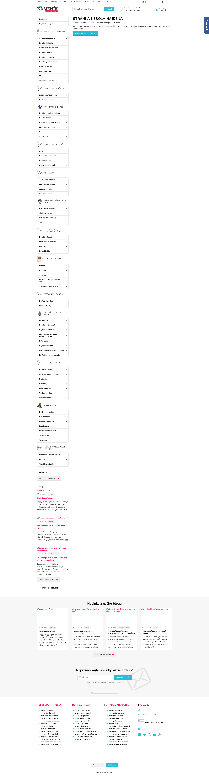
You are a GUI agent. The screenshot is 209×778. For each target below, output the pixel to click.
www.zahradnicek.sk (82, 739)
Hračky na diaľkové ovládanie (50, 122)
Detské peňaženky (46, 57)
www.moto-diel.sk (116, 716)
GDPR (92, 2)
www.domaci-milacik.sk (50, 721)
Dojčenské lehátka (46, 330)
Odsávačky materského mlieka (51, 350)
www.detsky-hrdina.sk (49, 718)
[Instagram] (150, 735)
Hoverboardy (44, 417)
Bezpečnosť (43, 320)
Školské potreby (54, 554)
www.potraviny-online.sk (50, 739)
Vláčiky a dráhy (45, 136)
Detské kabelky (45, 52)
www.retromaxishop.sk (83, 726)
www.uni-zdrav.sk (115, 739)
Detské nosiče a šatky (48, 325)
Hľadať (109, 9)
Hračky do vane (45, 160)
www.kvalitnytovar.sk (83, 713)
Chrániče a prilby (45, 213)
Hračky (51, 494)
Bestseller (43, 19)
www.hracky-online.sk (49, 723)
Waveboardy (44, 440)
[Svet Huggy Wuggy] (45, 491)
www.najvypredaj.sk (82, 716)
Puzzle (42, 459)
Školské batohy (45, 76)
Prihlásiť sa (121, 677)
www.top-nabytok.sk (83, 721)
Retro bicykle (44, 251)
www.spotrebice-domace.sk (85, 731)
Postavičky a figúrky (47, 301)
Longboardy (44, 426)
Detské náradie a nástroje (49, 113)
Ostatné (42, 275)
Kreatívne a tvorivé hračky (49, 455)
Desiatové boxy (45, 370)
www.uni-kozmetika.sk (83, 737)
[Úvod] (54, 9)
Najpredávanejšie (46, 24)
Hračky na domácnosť (47, 100)
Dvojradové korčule (47, 412)
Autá (41, 151)
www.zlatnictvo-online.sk (50, 742)
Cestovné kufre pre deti (48, 48)
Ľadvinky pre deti (46, 66)
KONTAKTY (100, 2)
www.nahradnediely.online (118, 737)
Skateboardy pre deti (47, 431)
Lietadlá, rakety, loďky (48, 127)
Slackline (42, 222)
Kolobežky (43, 246)
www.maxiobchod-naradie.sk (119, 729)
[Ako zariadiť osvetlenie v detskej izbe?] (52, 518)
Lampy (42, 266)
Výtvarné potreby (46, 398)
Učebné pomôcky (46, 393)
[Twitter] (145, 735)
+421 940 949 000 (132, 10)
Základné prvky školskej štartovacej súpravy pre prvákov (52, 559)
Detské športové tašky (48, 62)
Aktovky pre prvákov (47, 38)
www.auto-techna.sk (116, 713)
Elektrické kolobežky (47, 242)
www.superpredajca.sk (83, 729)
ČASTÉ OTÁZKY (43, 2)
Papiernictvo (44, 379)
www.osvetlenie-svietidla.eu (86, 734)
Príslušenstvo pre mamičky (50, 355)
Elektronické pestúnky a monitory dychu (48, 335)
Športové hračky (45, 189)
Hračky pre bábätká (47, 165)
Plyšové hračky (45, 306)
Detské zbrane (45, 118)
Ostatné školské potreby (49, 374)
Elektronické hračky (47, 184)
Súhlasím (112, 765)
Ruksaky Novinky (45, 71)
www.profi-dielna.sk (116, 718)
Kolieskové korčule (46, 421)
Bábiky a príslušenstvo (48, 95)
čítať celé (49, 574)
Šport (155, 627)
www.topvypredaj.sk (83, 718)
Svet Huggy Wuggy (45, 498)
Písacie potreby (45, 388)
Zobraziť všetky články (47, 580)
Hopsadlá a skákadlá (47, 156)
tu (113, 773)
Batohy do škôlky (46, 43)
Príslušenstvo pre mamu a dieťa (49, 281)
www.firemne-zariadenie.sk (119, 734)
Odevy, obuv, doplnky (47, 218)
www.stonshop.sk (48, 729)
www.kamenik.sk (47, 710)
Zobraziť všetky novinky (47, 478)
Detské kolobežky (46, 237)
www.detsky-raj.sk (48, 713)
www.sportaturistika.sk (50, 737)
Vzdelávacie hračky (46, 464)
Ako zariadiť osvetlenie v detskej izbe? (51, 526)
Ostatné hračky (45, 194)
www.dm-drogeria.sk (83, 710)
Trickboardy (44, 435)
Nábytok (42, 270)
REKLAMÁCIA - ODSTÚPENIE (78, 2)
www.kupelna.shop (48, 726)
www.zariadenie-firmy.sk (118, 744)
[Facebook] (140, 735)
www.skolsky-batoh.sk (49, 734)
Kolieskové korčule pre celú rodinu (154, 632)
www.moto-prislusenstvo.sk (119, 731)
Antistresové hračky (47, 180)
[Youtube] (155, 735)
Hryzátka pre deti (46, 346)
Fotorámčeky (44, 341)
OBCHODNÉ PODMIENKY (59, 2)
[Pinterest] (159, 735)
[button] (86, 743)
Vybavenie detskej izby (48, 286)
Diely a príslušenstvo (47, 208)
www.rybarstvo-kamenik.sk (51, 744)
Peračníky (43, 384)
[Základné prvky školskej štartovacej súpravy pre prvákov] (53, 549)
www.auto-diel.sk (115, 710)
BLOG (109, 2)
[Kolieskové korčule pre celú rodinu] (156, 616)
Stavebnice (43, 132)
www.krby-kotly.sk (116, 723)
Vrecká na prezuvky (47, 80)
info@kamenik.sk (147, 729)
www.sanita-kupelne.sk (50, 731)
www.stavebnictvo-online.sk (119, 726)
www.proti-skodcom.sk (83, 723)
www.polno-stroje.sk (116, 721)
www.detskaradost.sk (49, 716)
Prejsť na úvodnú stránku (85, 33)
